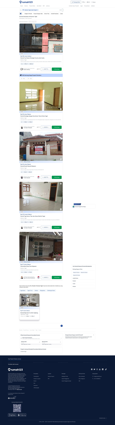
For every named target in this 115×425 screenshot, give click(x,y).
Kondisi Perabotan (54, 13)
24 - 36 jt (30, 78)
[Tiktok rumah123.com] (106, 369)
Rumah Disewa (26, 330)
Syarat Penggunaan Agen (66, 380)
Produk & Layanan (37, 378)
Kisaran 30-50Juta (76, 275)
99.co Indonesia (82, 376)
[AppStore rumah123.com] (12, 415)
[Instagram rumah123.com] (97, 369)
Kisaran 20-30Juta (84, 272)
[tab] (83, 269)
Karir (34, 383)
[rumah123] (15, 370)
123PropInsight (36, 387)
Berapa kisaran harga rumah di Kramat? (74, 335)
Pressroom (36, 385)
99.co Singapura (82, 378)
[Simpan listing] (61, 25)
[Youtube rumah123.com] (100, 369)
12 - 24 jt (23, 78)
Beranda (20, 330)
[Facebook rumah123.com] (92, 369)
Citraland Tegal (23, 351)
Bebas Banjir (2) (32, 21)
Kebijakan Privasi (65, 376)
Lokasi (61, 13)
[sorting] (23, 13)
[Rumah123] (26, 2)
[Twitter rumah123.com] (94, 369)
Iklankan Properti (51, 376)
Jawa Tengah (32, 330)
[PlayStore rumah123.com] (22, 415)
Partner (35, 380)
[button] (39, 10)
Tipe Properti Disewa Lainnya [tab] (14, 358)
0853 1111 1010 (19, 389)
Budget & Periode (28, 13)
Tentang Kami (36, 376)
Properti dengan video (38, 13)
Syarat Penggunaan (65, 378)
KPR (48, 378)
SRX (79, 380)
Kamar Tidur (46, 13)
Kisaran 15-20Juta (76, 272)
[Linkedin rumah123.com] (103, 369)
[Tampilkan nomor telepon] (49, 69)
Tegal (36, 330)
